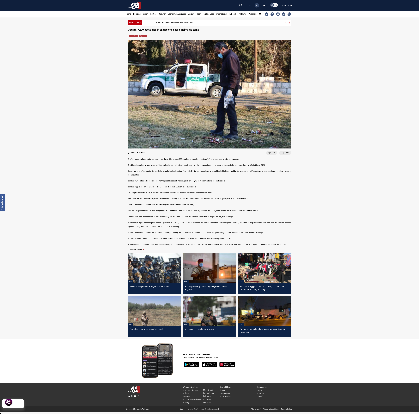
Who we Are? (256, 409)
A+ (264, 5)
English (260, 393)
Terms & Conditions (270, 409)
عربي (259, 390)
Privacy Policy (286, 409)
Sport (199, 14)
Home (128, 14)
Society (191, 14)
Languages (262, 387)
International (221, 14)
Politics (153, 14)
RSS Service (225, 396)
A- (249, 5)
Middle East (208, 14)
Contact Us (225, 393)
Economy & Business (177, 14)
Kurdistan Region (140, 14)
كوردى (260, 396)
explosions (143, 36)
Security (162, 14)
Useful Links (225, 387)
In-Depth (232, 14)
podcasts (252, 14)
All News (242, 14)
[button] (285, 23)
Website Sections (190, 387)
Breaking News (135, 22)
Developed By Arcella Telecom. (137, 409)
